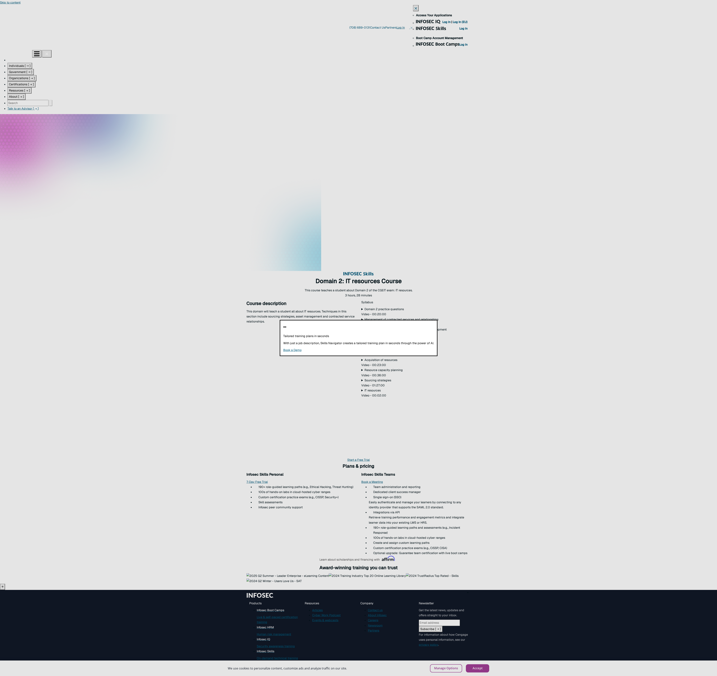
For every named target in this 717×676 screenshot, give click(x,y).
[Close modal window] (284, 327)
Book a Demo (315, 350)
